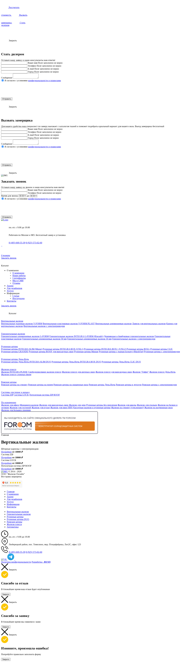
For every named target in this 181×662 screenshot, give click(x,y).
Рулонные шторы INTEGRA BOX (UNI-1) (63, 349)
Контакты (11, 301)
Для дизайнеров (14, 288)
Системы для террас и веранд (15, 392)
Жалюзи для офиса (10, 405)
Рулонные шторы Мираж (86, 351)
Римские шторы (9, 382)
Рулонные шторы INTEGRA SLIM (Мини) (21, 349)
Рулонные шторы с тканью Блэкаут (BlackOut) (121, 351)
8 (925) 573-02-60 (34, 242)
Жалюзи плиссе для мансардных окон (113, 372)
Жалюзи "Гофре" (140, 372)
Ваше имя (32, 63)
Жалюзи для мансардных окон (53, 405)
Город (31, 72)
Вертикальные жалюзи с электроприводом (44, 326)
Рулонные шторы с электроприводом (162, 351)
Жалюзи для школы (127, 405)
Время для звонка (9, 196)
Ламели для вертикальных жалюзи (149, 323)
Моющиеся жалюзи (29, 405)
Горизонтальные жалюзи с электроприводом (133, 339)
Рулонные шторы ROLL (138, 349)
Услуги (10, 291)
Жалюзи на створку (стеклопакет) (127, 407)
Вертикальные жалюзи (12, 321)
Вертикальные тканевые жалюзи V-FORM (21, 323)
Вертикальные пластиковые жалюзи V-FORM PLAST (69, 323)
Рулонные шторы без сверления (101, 405)
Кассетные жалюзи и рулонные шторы (92, 407)
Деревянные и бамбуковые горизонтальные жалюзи (129, 336)
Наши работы (19, 275)
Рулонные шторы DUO (18, 519)
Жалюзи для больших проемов (16, 410)
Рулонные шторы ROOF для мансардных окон (51, 351)
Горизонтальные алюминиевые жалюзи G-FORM (25, 336)
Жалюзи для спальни (147, 405)
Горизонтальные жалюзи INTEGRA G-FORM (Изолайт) (76, 336)
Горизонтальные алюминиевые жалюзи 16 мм (89, 339)
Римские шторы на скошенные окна (70, 384)
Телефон (32, 66)
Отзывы (16, 283)
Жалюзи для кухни (41, 407)
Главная (10, 491)
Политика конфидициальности (16, 562)
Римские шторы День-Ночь (102, 384)
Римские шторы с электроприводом (159, 384)
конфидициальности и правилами (44, 80)
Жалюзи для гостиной (20, 407)
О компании (18, 273)
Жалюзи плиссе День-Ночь (162, 372)
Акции (10, 285)
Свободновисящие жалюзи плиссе (44, 372)
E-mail (31, 69)
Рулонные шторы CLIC (161, 349)
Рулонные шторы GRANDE (14, 351)
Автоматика (13, 527)
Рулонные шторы (9, 346)
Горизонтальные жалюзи (13, 334)
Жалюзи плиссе (8, 369)
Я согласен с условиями (33, 80)
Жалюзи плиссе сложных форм (16, 374)
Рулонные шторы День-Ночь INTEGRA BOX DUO (76, 362)
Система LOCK (21, 395)
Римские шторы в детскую (129, 384)
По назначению (8, 402)
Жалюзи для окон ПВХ (61, 407)
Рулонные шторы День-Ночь (15, 359)
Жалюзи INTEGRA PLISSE (14, 372)
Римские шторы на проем (40, 384)
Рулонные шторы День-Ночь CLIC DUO (121, 362)
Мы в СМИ (17, 280)
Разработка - (41, 562)
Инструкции (18, 298)
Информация (13, 504)
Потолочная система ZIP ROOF (44, 395)
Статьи (15, 296)
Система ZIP (7, 395)
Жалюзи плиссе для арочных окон (78, 372)
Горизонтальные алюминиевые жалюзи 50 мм (44, 339)
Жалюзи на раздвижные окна (158, 407)
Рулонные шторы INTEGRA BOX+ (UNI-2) (105, 349)
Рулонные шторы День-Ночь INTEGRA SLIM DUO (26, 362)
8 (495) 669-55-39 (17, 242)
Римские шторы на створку (14, 384)
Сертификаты (19, 278)
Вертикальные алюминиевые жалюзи (113, 323)
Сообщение (6, 77)
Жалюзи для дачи (77, 405)
